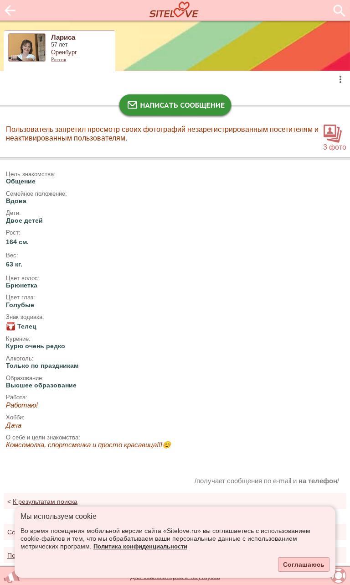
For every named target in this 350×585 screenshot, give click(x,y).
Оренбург (64, 52)
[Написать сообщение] (175, 107)
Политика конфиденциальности (140, 546)
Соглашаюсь (303, 564)
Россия (58, 59)
